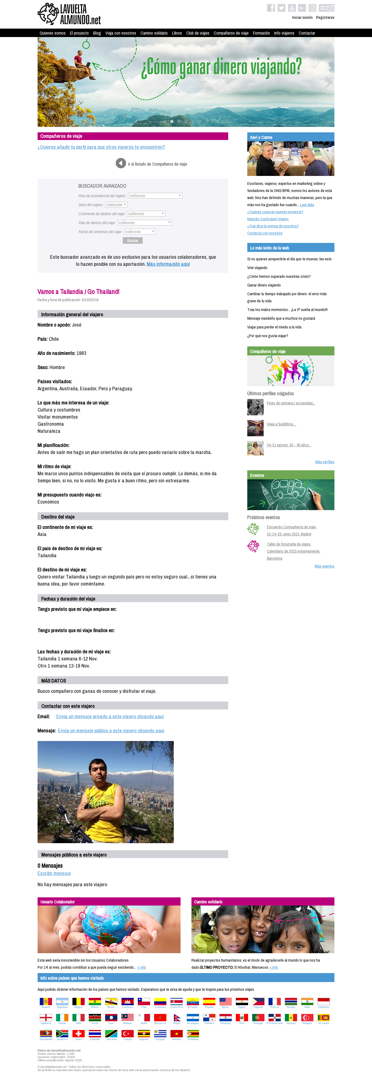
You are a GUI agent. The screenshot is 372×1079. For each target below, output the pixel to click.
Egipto (241, 1007)
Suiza (78, 1039)
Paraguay (225, 1023)
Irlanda (62, 1023)
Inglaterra (46, 1023)
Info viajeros (284, 33)
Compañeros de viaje (231, 33)
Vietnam (176, 1039)
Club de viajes (197, 33)
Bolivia (95, 1007)
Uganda (143, 1039)
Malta (144, 1023)
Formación (261, 33)
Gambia (290, 1007)
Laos (111, 1023)
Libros (177, 33)
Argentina (62, 1007)
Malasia (127, 1023)
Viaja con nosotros (120, 33)
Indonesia (323, 1007)
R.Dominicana (275, 1023)
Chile (144, 1007)
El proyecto (79, 33)
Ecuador (192, 1007)
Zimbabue (193, 1039)
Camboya (127, 1007)
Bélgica (78, 1007)
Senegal (290, 1023)
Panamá (209, 1023)
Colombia (160, 1007)
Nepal (176, 1023)
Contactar (307, 33)
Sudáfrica (62, 1039)
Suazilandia (45, 1039)
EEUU (225, 1007)
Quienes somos (53, 33)
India (307, 1007)
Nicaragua (193, 1023)
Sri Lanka (323, 1023)
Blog (97, 33)
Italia (78, 1023)
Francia (274, 1007)
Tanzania (111, 1039)
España (209, 1007)
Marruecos (160, 1023)
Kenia (95, 1023)
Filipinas (258, 1007)
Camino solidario (154, 33)
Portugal (258, 1023)
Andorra (45, 1007)
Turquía (127, 1039)
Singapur (307, 1023)
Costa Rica (176, 1007)
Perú (242, 1023)
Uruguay (160, 1039)
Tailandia (95, 1039)
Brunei (111, 1007)
